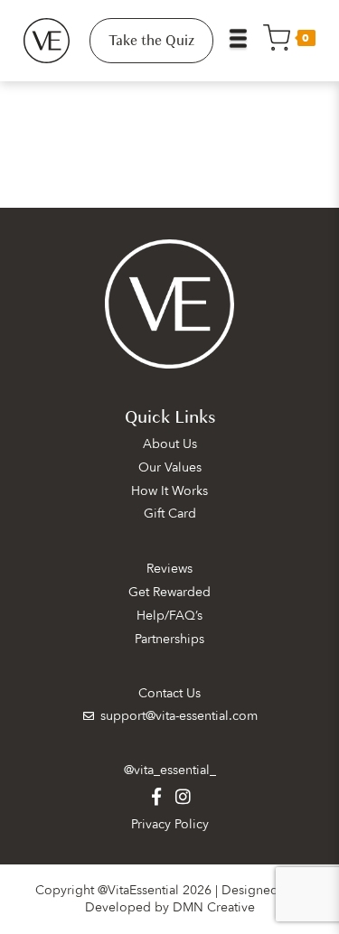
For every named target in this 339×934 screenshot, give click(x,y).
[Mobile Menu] (245, 40)
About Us (170, 444)
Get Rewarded (169, 592)
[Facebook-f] (156, 796)
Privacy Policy (170, 824)
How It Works (169, 491)
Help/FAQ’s (169, 615)
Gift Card (170, 513)
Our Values (170, 467)
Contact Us (169, 693)
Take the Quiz (151, 41)
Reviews (169, 568)
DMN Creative (214, 907)
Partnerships (169, 639)
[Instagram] (183, 796)
